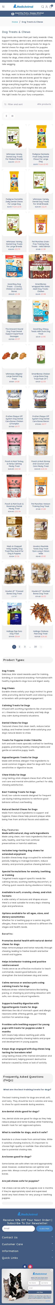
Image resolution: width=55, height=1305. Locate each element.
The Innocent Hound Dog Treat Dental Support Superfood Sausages (14, 333)
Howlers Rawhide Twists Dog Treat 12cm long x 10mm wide (40, 550)
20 (35, 646)
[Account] (46, 6)
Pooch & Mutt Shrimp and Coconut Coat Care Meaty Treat (41, 463)
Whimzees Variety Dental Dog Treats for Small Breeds (41, 201)
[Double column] (6, 116)
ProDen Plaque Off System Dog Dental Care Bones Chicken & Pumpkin (14, 420)
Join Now (40, 1292)
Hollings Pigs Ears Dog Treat (14, 632)
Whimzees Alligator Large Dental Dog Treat (14, 376)
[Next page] (41, 647)
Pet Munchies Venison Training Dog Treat (40, 505)
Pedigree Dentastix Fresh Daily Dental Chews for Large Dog (40, 158)
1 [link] (14, 646)
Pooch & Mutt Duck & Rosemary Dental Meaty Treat (14, 506)
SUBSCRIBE (44, 1228)
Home (15, 22)
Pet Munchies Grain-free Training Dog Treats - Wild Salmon (41, 244)
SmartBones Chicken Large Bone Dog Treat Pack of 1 (41, 376)
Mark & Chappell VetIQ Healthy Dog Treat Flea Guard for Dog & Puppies (14, 550)
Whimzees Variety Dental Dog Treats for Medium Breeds (14, 156)
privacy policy (47, 1300)
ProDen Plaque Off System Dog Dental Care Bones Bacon (40, 418)
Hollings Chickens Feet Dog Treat (40, 632)
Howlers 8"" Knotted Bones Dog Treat (41, 592)
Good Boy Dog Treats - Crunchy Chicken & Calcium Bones (14, 288)
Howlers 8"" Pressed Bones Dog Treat (14, 592)
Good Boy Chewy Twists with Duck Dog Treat (40, 331)
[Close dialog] (52, 1270)
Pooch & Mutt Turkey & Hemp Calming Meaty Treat (14, 463)
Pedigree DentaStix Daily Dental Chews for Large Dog (14, 201)
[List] (12, 116)
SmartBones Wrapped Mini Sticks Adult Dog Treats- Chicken (41, 288)
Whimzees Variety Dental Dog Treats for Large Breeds (14, 244)
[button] (3, 6)
